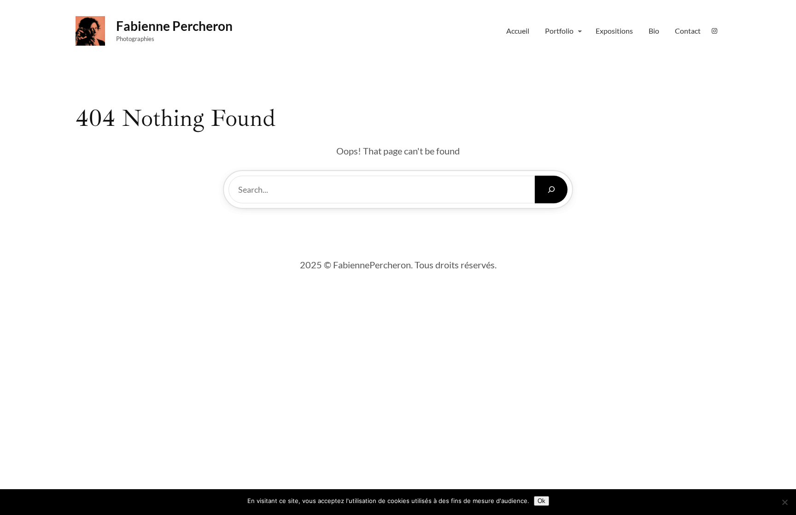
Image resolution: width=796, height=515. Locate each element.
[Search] (551, 189)
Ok (541, 500)
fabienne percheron (174, 26)
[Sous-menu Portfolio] (580, 31)
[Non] (784, 502)
